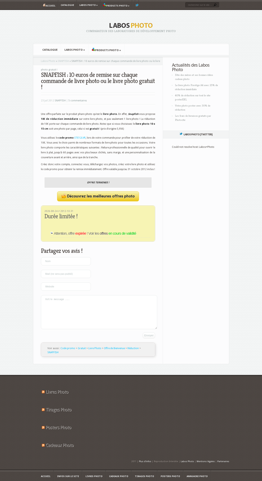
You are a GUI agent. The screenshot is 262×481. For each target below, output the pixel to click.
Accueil (50, 5)
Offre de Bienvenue (114, 348)
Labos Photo (48, 61)
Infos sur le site (68, 476)
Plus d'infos (145, 461)
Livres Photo (57, 391)
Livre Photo (94, 348)
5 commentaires (77, 100)
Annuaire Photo (197, 476)
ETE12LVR (80, 137)
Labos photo (88, 5)
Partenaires (223, 461)
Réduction (133, 348)
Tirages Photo (58, 409)
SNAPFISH (63, 61)
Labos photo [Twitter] (198, 134)
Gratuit (82, 348)
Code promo (68, 348)
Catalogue (67, 5)
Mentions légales (206, 461)
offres (118, 233)
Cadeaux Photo (59, 445)
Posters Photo (58, 427)
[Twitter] (137, 4)
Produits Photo (117, 5)
